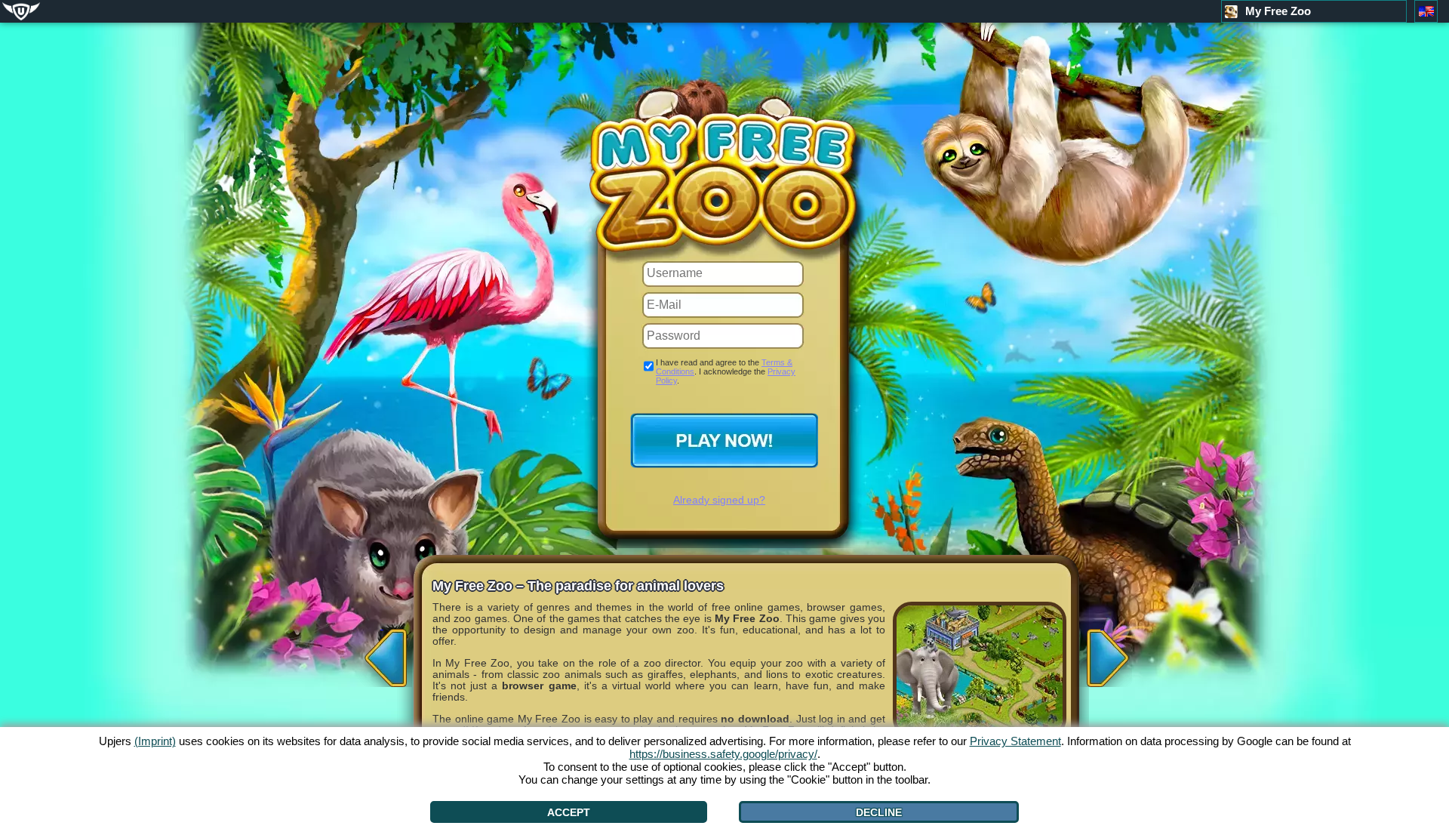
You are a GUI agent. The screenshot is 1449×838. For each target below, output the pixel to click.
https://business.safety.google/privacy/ (723, 753)
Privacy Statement (1015, 741)
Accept (568, 812)
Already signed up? (719, 500)
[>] (1102, 653)
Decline (879, 812)
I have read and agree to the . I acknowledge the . (725, 371)
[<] (382, 653)
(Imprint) (155, 741)
